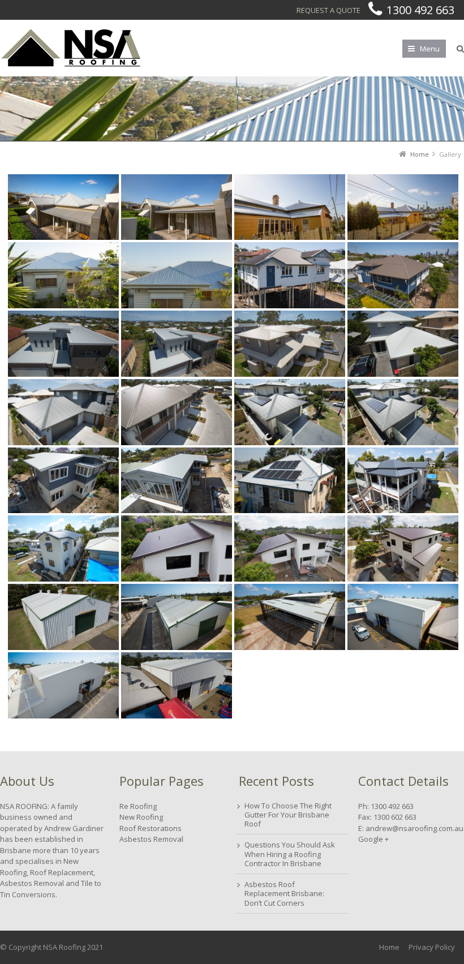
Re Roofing (138, 806)
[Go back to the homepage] (70, 48)
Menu (430, 49)
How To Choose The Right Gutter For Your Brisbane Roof (288, 815)
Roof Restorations (150, 828)
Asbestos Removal (151, 839)
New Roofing (141, 817)
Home (389, 947)
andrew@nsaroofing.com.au (414, 828)
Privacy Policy (432, 947)
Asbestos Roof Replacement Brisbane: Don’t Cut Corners (284, 893)
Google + (373, 839)
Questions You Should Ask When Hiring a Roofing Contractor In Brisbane (289, 854)
